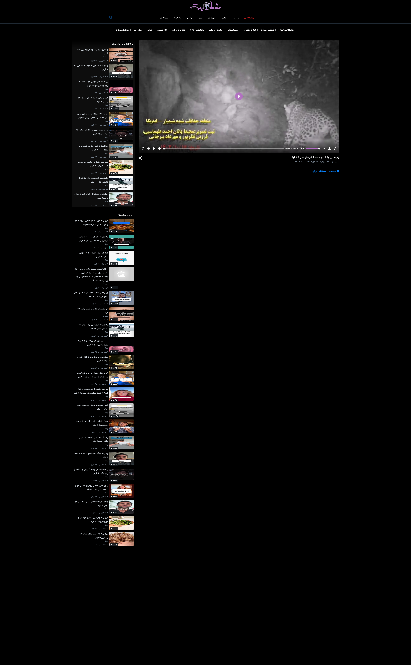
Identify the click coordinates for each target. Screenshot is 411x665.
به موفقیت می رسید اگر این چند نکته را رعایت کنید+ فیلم (91, 131)
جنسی (224, 18)
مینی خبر (138, 30)
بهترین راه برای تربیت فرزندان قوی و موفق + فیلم (92, 358)
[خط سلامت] (205, 6)
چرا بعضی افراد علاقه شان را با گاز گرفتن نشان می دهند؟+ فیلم (90, 294)
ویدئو (189, 18)
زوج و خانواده (250, 30)
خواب (150, 30)
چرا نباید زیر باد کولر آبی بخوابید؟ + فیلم (92, 51)
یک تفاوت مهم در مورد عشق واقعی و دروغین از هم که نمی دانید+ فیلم (92, 238)
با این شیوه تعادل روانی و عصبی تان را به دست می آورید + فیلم (91, 487)
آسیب (200, 18)
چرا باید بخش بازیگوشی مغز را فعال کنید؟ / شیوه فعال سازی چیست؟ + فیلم (91, 391)
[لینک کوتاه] (141, 159)
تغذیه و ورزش (179, 30)
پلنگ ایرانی (318, 171)
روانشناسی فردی (286, 30)
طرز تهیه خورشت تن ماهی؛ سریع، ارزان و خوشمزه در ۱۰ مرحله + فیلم (91, 222)
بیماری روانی (233, 30)
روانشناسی (249, 18)
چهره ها (212, 18)
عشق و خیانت (268, 30)
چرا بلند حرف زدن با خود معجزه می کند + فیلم (91, 67)
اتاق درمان (162, 30)
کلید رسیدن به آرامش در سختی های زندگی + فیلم (92, 99)
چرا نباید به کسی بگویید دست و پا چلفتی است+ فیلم (93, 147)
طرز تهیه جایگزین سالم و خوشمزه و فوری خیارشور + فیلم (93, 164)
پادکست (177, 18)
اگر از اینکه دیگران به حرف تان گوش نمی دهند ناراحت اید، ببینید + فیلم (92, 115)
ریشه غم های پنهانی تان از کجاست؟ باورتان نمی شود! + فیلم (92, 83)
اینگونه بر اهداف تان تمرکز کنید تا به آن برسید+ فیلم (91, 196)
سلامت (235, 18)
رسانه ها (164, 18)
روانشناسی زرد (123, 30)
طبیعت (332, 171)
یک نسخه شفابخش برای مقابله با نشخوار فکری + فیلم (93, 180)
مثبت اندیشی (216, 30)
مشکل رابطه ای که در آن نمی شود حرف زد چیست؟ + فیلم (91, 423)
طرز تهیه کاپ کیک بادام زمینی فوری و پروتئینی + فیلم (92, 535)
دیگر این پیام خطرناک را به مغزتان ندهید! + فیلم (93, 254)
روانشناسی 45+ (197, 30)
